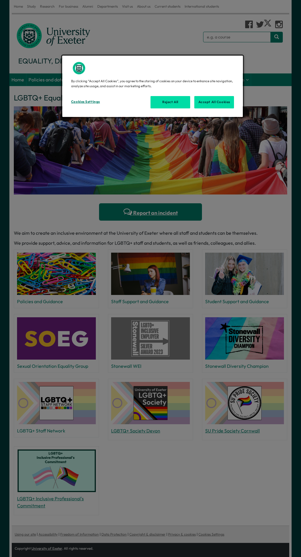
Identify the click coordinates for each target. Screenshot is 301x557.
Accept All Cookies (214, 102)
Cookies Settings (85, 102)
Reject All (170, 102)
